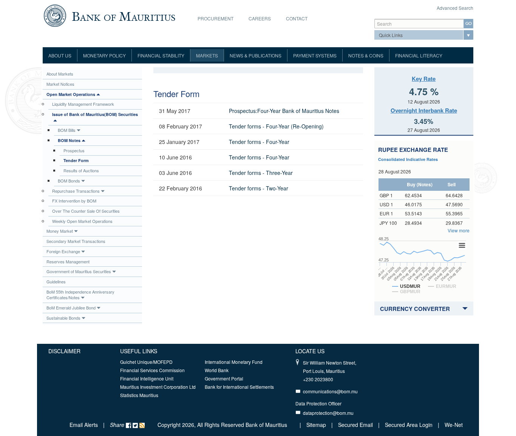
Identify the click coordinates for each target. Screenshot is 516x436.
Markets (207, 55)
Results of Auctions (81, 170)
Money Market (59, 231)
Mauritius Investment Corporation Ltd (158, 386)
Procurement (215, 18)
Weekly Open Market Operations (82, 221)
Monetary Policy (104, 55)
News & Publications (255, 55)
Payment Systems (315, 55)
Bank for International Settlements (239, 386)
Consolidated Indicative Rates (408, 159)
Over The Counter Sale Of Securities (86, 211)
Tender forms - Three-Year (261, 172)
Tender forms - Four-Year (259, 141)
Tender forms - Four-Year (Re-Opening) (276, 126)
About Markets (59, 74)
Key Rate (424, 78)
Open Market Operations (70, 94)
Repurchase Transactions (76, 191)
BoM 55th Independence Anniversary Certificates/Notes (80, 295)
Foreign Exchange (63, 251)
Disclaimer (64, 351)
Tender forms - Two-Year (258, 188)
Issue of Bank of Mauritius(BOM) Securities (95, 114)
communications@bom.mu (330, 391)
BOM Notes (69, 140)
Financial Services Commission (152, 370)
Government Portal (224, 378)
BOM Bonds (69, 181)
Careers (260, 18)
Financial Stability (160, 55)
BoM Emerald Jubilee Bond (71, 308)
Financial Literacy (418, 55)
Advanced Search (455, 8)
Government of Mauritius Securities (78, 271)
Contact (296, 18)
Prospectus (74, 150)
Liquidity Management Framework (83, 104)
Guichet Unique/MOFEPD (146, 362)
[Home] (109, 15)
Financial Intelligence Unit (146, 378)
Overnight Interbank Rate (424, 110)
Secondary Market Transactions (75, 241)
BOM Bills (67, 130)
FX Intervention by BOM (74, 201)
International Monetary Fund (234, 362)
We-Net (454, 424)
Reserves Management (68, 261)
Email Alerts (84, 424)
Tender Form (76, 160)
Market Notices (60, 84)
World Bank (217, 370)
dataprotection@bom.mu (328, 413)
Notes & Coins (365, 55)
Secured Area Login (409, 424)
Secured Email (355, 424)
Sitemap (317, 424)
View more (459, 230)
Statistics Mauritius (139, 395)
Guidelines (56, 281)
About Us (59, 55)
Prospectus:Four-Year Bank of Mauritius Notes (284, 110)
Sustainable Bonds (63, 318)
